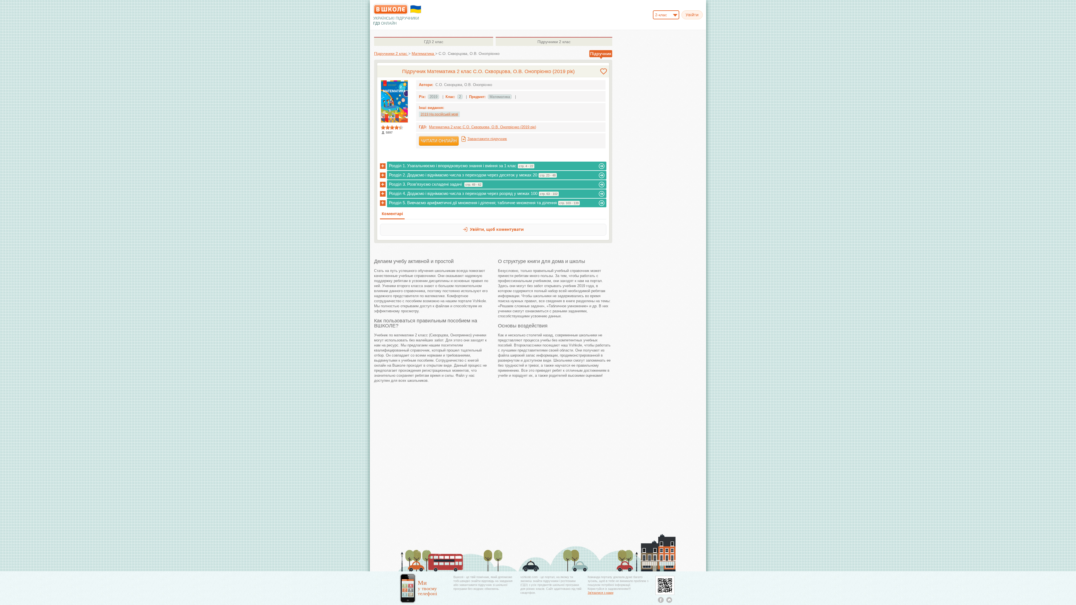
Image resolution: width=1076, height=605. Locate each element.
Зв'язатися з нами (600, 592)
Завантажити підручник (487, 139)
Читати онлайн (439, 140)
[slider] (392, 127)
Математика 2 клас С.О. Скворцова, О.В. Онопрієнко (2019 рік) (482, 127)
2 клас (433, 41)
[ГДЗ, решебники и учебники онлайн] (390, 9)
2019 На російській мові (439, 114)
